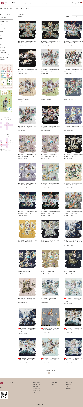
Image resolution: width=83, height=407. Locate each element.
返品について (35, 386)
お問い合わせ (68, 388)
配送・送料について (36, 384)
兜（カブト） (28, 8)
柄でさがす (22, 8)
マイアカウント (69, 382)
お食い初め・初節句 (4, 21)
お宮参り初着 (6, 8)
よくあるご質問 (28, 3)
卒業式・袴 (2, 28)
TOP (1, 8)
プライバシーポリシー (37, 392)
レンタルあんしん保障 (4, 54)
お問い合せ (41, 3)
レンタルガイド (3, 47)
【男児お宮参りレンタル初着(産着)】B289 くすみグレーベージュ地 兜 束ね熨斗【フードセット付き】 (73, 242)
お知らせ (48, 3)
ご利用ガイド (20, 3)
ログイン (67, 386)
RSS (50, 384)
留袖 (1, 35)
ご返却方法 (2, 59)
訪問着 (1, 31)
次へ (54, 373)
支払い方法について (36, 388)
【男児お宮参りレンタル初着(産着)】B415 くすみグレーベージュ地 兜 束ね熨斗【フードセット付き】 (27, 330)
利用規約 (35, 3)
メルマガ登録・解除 (53, 382)
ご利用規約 (2, 50)
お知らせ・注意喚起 (36, 382)
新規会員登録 (68, 384)
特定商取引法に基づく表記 (38, 390)
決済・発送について (4, 57)
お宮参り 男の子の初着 (14, 8)
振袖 (1, 38)
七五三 (1, 24)
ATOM (53, 384)
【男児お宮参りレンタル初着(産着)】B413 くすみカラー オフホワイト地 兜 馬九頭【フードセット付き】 (73, 300)
